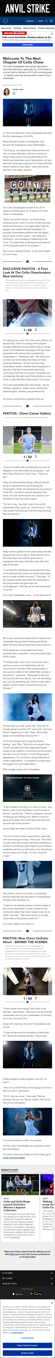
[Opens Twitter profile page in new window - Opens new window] (14, 93)
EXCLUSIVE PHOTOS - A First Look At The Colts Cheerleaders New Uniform (27, 272)
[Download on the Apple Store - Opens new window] (18, 1294)
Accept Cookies (27, 1353)
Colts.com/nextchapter (14, 1157)
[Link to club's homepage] (5, 20)
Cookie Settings (27, 1338)
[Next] (35, 329)
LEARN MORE (27, 45)
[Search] (46, 21)
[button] (27, 788)
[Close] (52, 34)
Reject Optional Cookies (27, 1345)
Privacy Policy (17, 1333)
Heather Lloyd (18, 89)
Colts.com (14, 1254)
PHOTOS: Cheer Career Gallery (27, 413)
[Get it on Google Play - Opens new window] (36, 1295)
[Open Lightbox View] (27, 317)
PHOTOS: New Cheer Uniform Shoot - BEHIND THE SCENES (25, 940)
